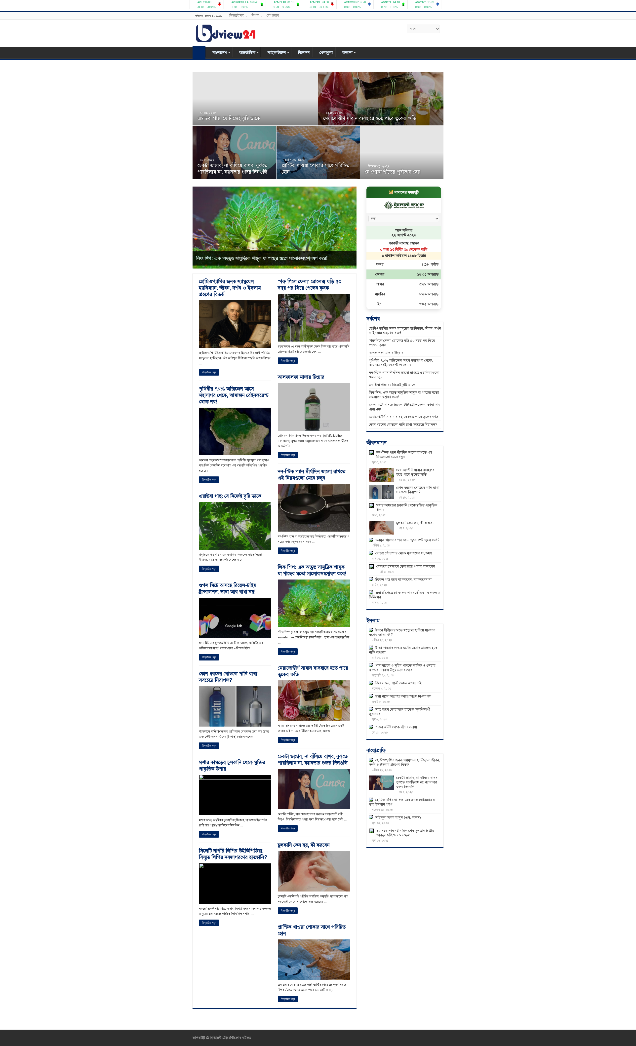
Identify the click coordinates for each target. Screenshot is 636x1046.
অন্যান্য (347, 52)
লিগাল (255, 15)
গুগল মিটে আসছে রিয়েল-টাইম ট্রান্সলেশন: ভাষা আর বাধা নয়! (227, 588)
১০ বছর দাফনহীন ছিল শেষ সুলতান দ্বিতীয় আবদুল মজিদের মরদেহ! (405, 832)
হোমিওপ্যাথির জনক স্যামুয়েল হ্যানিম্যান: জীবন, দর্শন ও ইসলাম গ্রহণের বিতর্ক (230, 288)
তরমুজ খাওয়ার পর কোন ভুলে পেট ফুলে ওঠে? (407, 540)
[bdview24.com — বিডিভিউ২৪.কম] (226, 32)
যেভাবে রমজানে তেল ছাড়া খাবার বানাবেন (405, 566)
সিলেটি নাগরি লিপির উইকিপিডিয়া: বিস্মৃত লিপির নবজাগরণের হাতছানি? (233, 854)
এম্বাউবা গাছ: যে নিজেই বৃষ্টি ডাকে (229, 118)
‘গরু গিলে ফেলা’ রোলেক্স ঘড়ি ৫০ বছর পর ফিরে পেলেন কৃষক (309, 284)
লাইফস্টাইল (277, 52)
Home (199, 52)
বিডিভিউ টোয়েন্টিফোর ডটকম (230, 1038)
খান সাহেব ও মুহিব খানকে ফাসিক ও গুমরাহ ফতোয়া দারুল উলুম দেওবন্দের (402, 667)
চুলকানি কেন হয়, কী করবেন (304, 845)
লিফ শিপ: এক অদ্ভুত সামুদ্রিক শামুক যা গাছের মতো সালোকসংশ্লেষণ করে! (262, 258)
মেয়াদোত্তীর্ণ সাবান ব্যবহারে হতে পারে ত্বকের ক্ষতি (369, 118)
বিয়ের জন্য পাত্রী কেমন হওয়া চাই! (398, 683)
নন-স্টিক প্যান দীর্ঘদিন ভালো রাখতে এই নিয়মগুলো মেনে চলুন (311, 474)
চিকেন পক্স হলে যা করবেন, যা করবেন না (403, 579)
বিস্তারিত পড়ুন (209, 372)
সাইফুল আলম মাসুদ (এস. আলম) (398, 817)
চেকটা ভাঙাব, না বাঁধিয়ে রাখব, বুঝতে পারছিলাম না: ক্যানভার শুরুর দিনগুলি (232, 168)
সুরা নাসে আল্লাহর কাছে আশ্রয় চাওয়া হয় (403, 696)
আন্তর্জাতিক (247, 52)
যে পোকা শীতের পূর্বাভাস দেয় (392, 172)
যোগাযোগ (273, 15)
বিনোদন (304, 52)
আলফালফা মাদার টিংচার (301, 377)
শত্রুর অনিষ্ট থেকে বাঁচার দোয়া (396, 727)
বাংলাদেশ (220, 52)
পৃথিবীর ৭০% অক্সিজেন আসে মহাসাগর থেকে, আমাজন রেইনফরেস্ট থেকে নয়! (234, 395)
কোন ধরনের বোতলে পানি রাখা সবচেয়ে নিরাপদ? (228, 677)
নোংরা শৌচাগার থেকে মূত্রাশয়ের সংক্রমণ (403, 553)
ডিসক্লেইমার (236, 15)
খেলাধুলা (326, 52)
